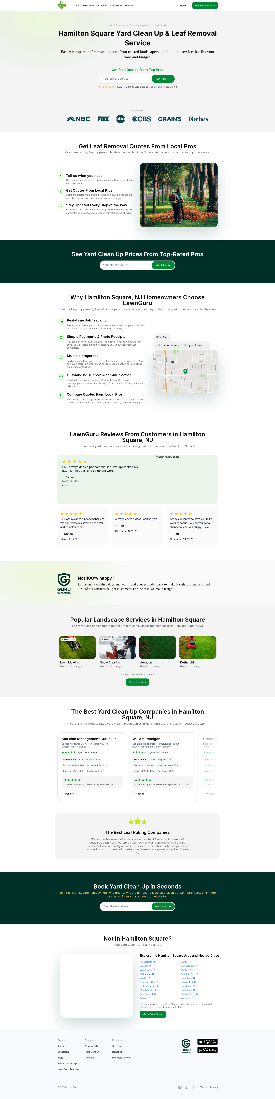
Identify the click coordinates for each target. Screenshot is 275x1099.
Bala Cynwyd (146, 994)
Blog (60, 1057)
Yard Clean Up (161, 25)
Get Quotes (161, 906)
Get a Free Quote (152, 1014)
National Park (188, 994)
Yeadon (143, 977)
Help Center (92, 1051)
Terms (203, 1087)
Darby (184, 961)
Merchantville (147, 990)
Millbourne (145, 973)
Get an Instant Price (205, 5)
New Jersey (123, 25)
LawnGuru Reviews (68, 1069)
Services (62, 1046)
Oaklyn (184, 969)
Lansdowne (186, 986)
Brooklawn (186, 977)
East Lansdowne (148, 986)
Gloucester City (147, 981)
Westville (185, 998)
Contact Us (91, 1046)
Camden (144, 965)
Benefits (117, 1051)
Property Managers (68, 1063)
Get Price (161, 78)
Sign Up (116, 1046)
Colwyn (143, 998)
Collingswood (188, 965)
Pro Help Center (121, 1057)
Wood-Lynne (146, 969)
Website (69, 793)
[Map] (96, 986)
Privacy (214, 1087)
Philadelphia (146, 961)
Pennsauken (187, 981)
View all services (137, 682)
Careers (89, 1057)
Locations (110, 25)
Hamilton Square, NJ (141, 25)
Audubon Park (188, 973)
